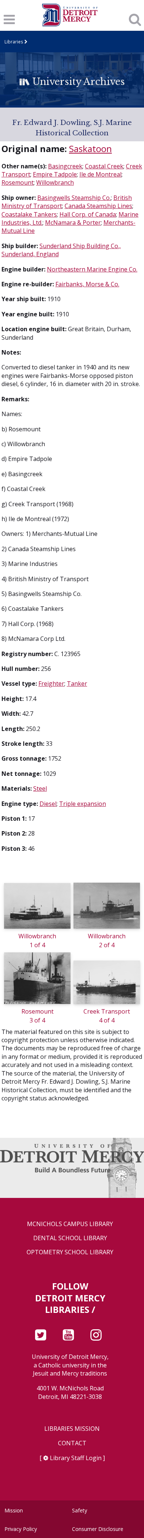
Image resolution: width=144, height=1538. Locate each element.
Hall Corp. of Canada (87, 214)
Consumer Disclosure (97, 1528)
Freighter (51, 683)
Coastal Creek (104, 166)
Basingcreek (65, 166)
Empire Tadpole (55, 174)
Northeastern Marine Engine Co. (92, 269)
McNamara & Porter (73, 222)
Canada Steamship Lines (98, 206)
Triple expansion (82, 804)
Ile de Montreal (100, 174)
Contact (72, 1443)
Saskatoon (90, 148)
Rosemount (17, 182)
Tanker (77, 683)
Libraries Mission (72, 1428)
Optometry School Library (70, 1252)
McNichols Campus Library (70, 1224)
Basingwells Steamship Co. (74, 198)
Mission (13, 1510)
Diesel (48, 804)
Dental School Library (70, 1238)
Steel (40, 788)
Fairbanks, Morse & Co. (87, 284)
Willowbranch (55, 182)
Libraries (13, 42)
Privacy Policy (20, 1528)
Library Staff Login (76, 1458)
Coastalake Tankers (29, 214)
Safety (79, 1510)
